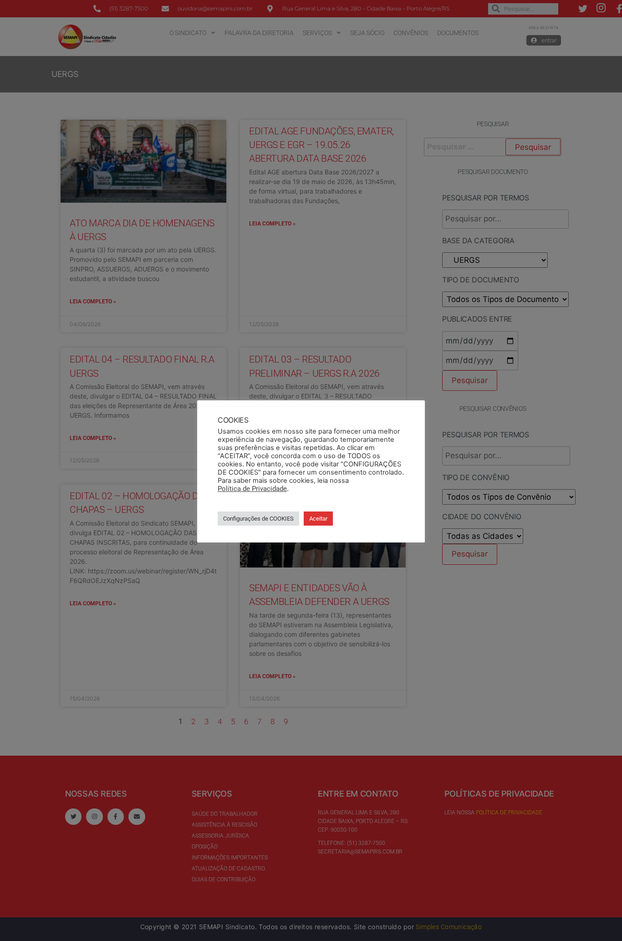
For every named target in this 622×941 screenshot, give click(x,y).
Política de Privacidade (252, 489)
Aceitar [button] (318, 518)
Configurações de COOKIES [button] (258, 518)
